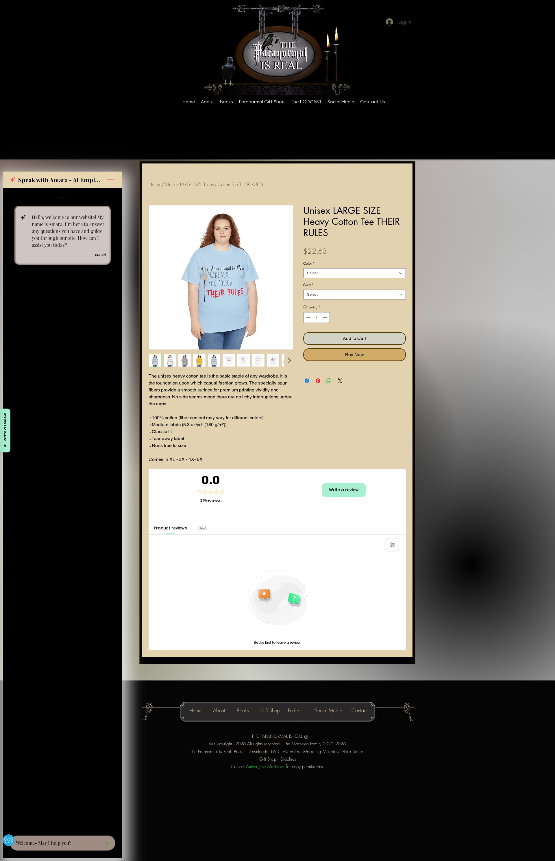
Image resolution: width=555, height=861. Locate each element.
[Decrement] (307, 317)
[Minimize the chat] (110, 179)
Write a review (344, 490)
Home (154, 184)
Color (308, 263)
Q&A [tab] (202, 528)
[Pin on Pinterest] (317, 376)
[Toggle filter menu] (392, 544)
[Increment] (325, 317)
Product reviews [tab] (170, 528)
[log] (62, 510)
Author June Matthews (265, 767)
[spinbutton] (316, 317)
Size (308, 285)
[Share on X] (339, 376)
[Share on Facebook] (307, 376)
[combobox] (354, 273)
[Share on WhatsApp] (328, 376)
